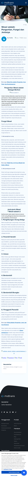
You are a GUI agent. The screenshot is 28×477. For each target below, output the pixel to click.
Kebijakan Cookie (8, 469)
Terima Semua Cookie (14, 472)
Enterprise (3, 430)
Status (15, 441)
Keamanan (16, 443)
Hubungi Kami (17, 439)
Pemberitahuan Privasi (19, 445)
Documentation (17, 432)
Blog (15, 436)
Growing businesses (6, 428)
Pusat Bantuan (17, 434)
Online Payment (17, 423)
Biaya (15, 425)
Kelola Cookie (17, 447)
